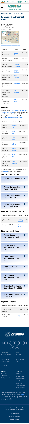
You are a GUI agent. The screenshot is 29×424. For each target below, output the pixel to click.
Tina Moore (19, 225)
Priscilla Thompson (17, 65)
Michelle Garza (14, 126)
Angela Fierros (14, 143)
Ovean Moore (13, 132)
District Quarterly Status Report (10, 45)
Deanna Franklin (16, 71)
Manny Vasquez (14, 149)
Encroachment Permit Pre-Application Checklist (14, 111)
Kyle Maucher (16, 91)
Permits (5, 171)
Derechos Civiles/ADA (14, 416)
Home (2, 13)
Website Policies (14, 419)
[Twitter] (9, 343)
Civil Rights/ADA (14, 413)
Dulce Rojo (17, 83)
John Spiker (20, 316)
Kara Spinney (16, 76)
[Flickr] (20, 343)
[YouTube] (4, 343)
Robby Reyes (13, 138)
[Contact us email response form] (17, 347)
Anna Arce (13, 155)
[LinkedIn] (25, 343)
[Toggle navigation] (2, 6)
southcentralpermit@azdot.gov (12, 117)
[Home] (14, 7)
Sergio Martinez (14, 162)
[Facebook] (14, 343)
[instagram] (12, 347)
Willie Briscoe (16, 100)
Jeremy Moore (16, 54)
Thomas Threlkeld (20, 220)
